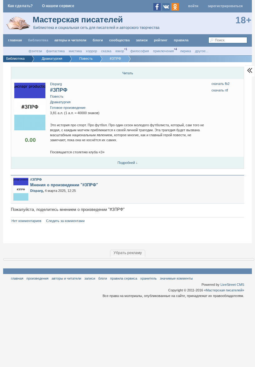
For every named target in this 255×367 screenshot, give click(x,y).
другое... (201, 51)
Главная (17, 278)
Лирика (185, 51)
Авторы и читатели (66, 278)
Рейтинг (161, 40)
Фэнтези (35, 51)
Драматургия (60, 102)
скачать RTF (219, 90)
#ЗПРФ (58, 90)
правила (181, 40)
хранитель (148, 278)
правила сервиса (123, 278)
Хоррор (91, 51)
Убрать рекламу (128, 253)
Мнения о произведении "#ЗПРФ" (64, 185)
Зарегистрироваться (225, 6)
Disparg (56, 84)
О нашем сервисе (58, 6)
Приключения (163, 51)
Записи (142, 40)
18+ (243, 20)
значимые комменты (176, 278)
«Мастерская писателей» (224, 290)
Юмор (119, 51)
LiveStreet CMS (232, 284)
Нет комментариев (26, 221)
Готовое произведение (68, 107)
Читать (127, 73)
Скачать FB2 (220, 84)
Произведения (37, 278)
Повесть (56, 96)
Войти (193, 6)
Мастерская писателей (78, 19)
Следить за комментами (65, 221)
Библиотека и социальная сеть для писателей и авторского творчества (96, 28)
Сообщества (119, 40)
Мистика (75, 51)
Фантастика (55, 51)
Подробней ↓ (128, 163)
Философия (139, 51)
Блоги (98, 40)
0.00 (30, 140)
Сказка (106, 51)
